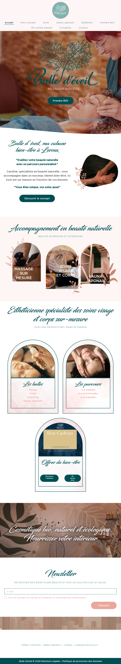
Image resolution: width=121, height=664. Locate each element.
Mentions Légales (50, 661)
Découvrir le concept (37, 198)
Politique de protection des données (82, 661)
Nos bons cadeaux (49, 477)
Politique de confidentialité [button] (72, 597)
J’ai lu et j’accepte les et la (46, 597)
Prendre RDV (60, 100)
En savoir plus (72, 478)
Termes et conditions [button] (41, 597)
